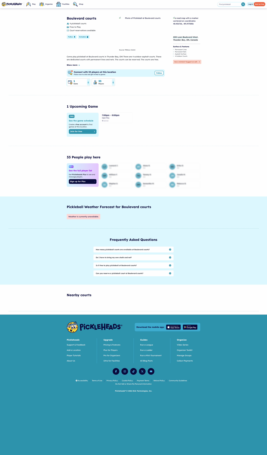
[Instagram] (124, 371)
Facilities (65, 4)
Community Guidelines (178, 381)
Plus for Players (110, 350)
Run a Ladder (146, 350)
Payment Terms (143, 381)
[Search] (243, 4)
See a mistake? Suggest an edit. (186, 62)
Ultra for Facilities (111, 361)
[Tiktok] (133, 371)
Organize (49, 4)
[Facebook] (116, 371)
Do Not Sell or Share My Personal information (133, 384)
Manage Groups (184, 355)
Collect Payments (185, 361)
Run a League (146, 345)
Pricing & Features (111, 345)
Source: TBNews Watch (127, 50)
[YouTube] (151, 371)
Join (259, 4)
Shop (81, 4)
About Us (71, 361)
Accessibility (83, 381)
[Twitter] (142, 371)
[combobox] (229, 4)
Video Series (182, 345)
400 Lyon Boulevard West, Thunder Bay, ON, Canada (185, 38)
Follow (159, 73)
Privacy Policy (112, 381)
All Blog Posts (146, 361)
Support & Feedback (76, 345)
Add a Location (74, 350)
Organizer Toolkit (184, 350)
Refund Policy (159, 381)
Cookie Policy (127, 381)
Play (34, 4)
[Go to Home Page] (12, 4)
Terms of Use (97, 381)
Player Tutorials (74, 355)
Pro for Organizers (111, 355)
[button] (72, 37)
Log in (250, 4)
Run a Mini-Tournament (151, 355)
